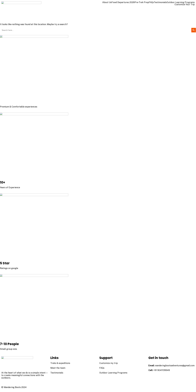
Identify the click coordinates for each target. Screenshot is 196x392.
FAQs (151, 2)
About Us (106, 2)
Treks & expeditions (60, 363)
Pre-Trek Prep (142, 2)
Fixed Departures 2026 (123, 2)
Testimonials (160, 2)
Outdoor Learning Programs (181, 2)
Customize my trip (108, 363)
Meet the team (57, 368)
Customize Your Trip (185, 4)
